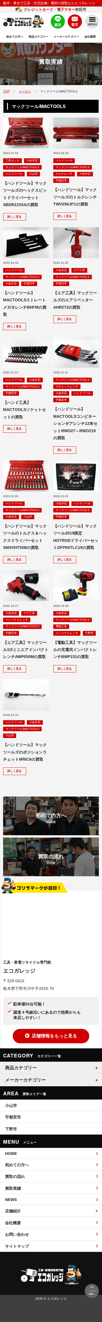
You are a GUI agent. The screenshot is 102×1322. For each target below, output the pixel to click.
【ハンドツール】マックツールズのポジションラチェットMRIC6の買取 (25, 752)
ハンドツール (13, 173)
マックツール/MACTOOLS (22, 167)
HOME (11, 1153)
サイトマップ (17, 1246)
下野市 (89, 633)
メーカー (25, 91)
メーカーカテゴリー (66, 36)
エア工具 (79, 270)
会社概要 (90, 36)
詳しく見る (14, 216)
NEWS (11, 1199)
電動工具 (61, 626)
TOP (6, 91)
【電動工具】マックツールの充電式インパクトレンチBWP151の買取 (75, 650)
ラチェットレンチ (67, 386)
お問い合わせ (17, 1234)
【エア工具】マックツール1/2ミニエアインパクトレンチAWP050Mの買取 (25, 650)
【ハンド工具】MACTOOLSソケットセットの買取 (24, 410)
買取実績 (13, 1188)
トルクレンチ (64, 173)
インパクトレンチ (16, 619)
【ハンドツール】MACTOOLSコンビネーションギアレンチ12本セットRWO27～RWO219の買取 (75, 423)
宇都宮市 (61, 180)
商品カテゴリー (38, 36)
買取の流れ (15, 1176)
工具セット (12, 160)
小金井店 (32, 160)
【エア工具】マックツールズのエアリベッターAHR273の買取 (75, 300)
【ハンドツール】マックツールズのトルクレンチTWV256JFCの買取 (75, 197)
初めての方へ (14, 36)
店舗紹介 (13, 1211)
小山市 (33, 173)
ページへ (91, 1292)
